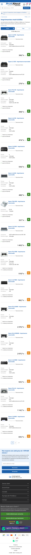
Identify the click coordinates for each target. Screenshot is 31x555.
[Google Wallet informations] (27, 535)
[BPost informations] (17, 538)
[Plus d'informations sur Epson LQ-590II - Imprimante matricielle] (4, 149)
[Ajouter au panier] (28, 54)
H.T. (29, 16)
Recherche (26, 8)
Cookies (15, 550)
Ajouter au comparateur (8, 49)
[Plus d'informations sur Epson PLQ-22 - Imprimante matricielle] (4, 390)
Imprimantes (4, 17)
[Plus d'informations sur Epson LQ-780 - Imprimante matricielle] (4, 120)
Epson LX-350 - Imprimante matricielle (19, 61)
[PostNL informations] (13, 538)
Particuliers (15, 467)
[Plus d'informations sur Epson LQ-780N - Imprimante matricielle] (4, 282)
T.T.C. (26, 16)
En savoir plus (4, 25)
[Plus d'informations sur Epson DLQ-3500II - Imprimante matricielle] (4, 309)
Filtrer (7, 28)
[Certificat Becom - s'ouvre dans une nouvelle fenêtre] (17, 522)
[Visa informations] (7, 535)
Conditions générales (15, 548)
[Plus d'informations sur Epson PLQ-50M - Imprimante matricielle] (4, 254)
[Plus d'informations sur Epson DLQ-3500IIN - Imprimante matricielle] (4, 336)
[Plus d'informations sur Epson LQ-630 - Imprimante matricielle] (4, 175)
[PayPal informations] (15, 535)
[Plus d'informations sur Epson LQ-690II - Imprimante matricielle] (4, 419)
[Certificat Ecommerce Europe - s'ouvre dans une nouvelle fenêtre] (20, 522)
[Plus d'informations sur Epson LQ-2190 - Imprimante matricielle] (4, 229)
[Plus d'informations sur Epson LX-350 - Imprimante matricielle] (4, 64)
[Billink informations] (19, 535)
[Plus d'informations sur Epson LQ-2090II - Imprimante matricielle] (4, 362)
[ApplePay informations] (23, 535)
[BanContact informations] (3, 535)
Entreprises (14, 471)
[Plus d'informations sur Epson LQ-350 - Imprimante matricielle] (4, 37)
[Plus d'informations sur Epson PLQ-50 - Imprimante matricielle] (4, 92)
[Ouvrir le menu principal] (1, 4)
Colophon (15, 544)
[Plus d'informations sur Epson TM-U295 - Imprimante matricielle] (4, 204)
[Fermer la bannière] (29, 13)
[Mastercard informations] (11, 535)
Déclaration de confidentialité (15, 546)
